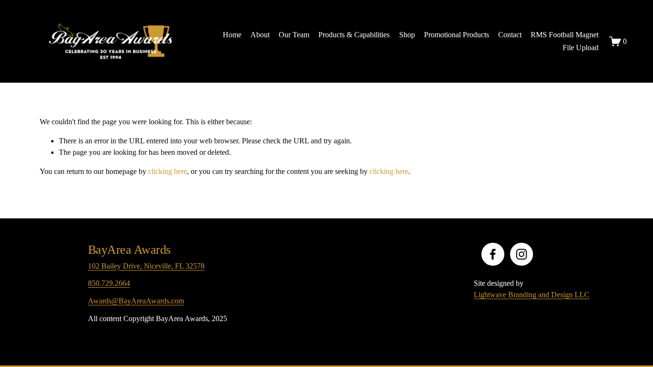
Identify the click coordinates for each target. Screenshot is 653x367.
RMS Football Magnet (565, 35)
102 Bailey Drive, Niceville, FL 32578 (146, 266)
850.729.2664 (109, 283)
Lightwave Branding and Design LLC (531, 295)
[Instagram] (521, 254)
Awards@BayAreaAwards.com (136, 301)
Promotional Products (456, 35)
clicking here (167, 171)
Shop (407, 35)
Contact (510, 35)
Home (232, 35)
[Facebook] (492, 254)
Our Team (294, 35)
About (260, 35)
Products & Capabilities (354, 35)
